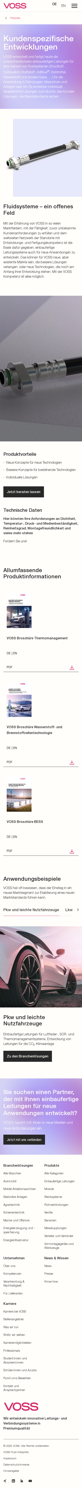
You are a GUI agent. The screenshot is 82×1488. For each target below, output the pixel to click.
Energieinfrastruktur (16, 1240)
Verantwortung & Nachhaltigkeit (13, 1283)
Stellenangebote (13, 1319)
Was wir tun (11, 1327)
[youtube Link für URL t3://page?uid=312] (30, 1481)
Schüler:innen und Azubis (20, 1370)
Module (49, 1189)
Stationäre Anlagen (15, 1197)
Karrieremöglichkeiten (17, 1342)
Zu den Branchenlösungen (27, 1056)
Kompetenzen (12, 1273)
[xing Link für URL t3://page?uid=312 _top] (5, 1481)
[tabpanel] (41, 992)
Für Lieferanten (13, 1293)
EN (63, 5)
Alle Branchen (12, 1173)
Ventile (48, 1212)
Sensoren (50, 1220)
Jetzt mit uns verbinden (24, 1139)
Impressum (9, 1458)
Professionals (11, 1350)
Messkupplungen (55, 1228)
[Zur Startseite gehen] (14, 6)
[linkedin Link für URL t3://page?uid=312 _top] (13, 1481)
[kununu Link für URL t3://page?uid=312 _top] (22, 1481)
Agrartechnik (11, 1204)
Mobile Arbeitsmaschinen (19, 1189)
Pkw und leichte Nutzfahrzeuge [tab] (31, 910)
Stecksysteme (53, 1197)
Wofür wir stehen (14, 1334)
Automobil (9, 1181)
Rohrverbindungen (56, 1204)
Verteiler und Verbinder (58, 1236)
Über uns (9, 1266)
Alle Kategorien (53, 1173)
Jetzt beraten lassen (23, 492)
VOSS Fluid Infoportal (16, 1452)
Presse (48, 1273)
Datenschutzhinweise (16, 1464)
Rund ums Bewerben (17, 1378)
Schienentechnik (13, 1212)
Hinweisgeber (11, 1470)
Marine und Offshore (16, 1220)
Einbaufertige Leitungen (59, 1181)
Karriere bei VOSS (14, 1311)
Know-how (51, 1281)
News (48, 1266)
